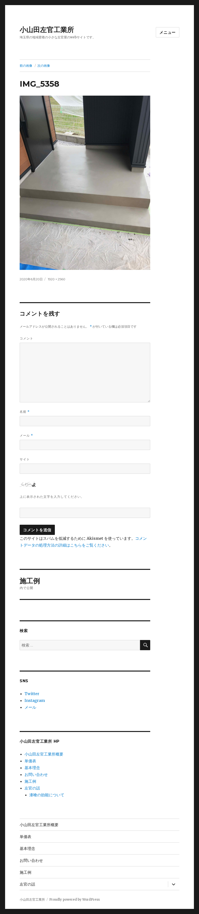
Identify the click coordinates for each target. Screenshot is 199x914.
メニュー (167, 32)
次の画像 (43, 65)
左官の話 (32, 788)
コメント (26, 338)
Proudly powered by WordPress (74, 899)
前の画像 (26, 65)
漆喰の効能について (46, 794)
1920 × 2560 (56, 279)
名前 (25, 412)
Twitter (32, 693)
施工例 (30, 781)
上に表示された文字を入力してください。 (52, 497)
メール (26, 435)
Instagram (35, 700)
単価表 (30, 760)
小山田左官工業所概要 (44, 754)
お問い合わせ (36, 774)
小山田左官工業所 (47, 29)
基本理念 (32, 767)
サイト (25, 459)
